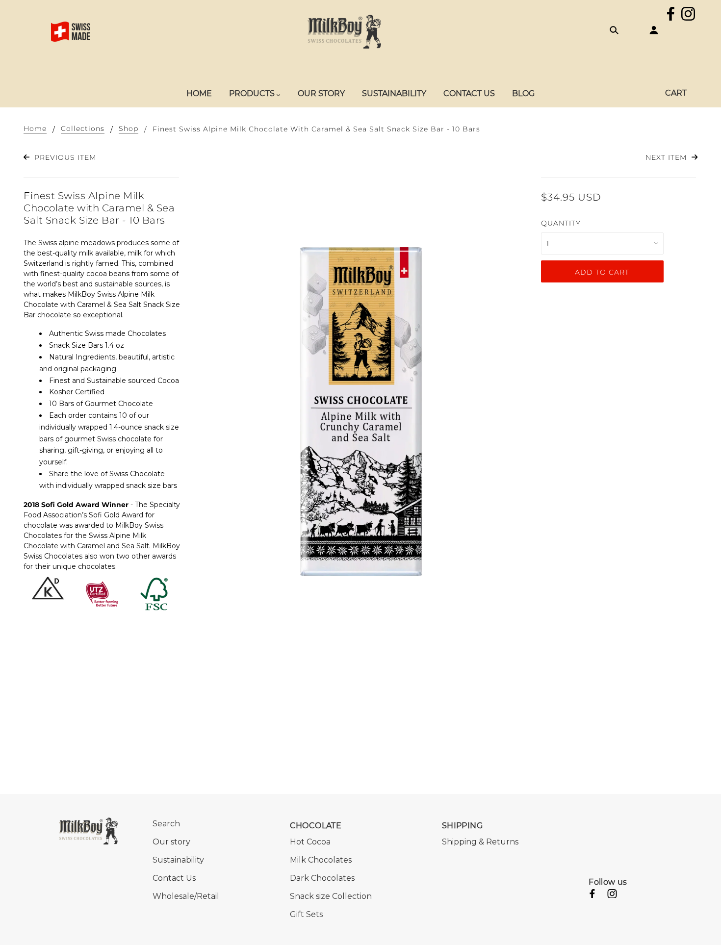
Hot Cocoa (310, 841)
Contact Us (174, 878)
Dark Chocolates (322, 878)
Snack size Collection (331, 896)
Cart (676, 93)
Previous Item (64, 157)
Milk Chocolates (321, 860)
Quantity (561, 223)
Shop (128, 129)
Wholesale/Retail (186, 896)
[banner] (344, 30)
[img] (670, 15)
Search (166, 823)
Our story (171, 841)
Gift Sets (306, 914)
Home (35, 129)
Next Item (667, 157)
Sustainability (178, 860)
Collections (82, 129)
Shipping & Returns (480, 841)
